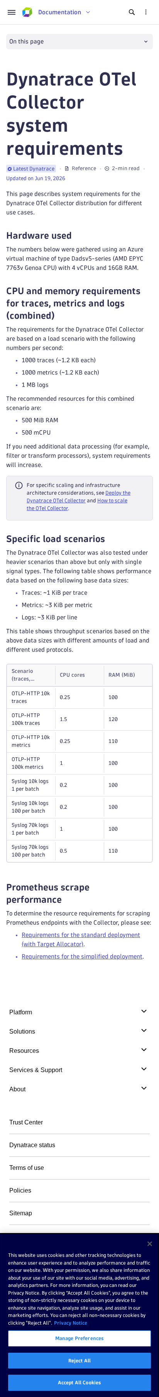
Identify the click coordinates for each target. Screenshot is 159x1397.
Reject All (79, 1360)
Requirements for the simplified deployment (82, 956)
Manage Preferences (79, 1338)
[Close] (149, 1243)
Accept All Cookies (79, 1382)
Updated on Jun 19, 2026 (35, 178)
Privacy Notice (70, 1322)
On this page (26, 41)
